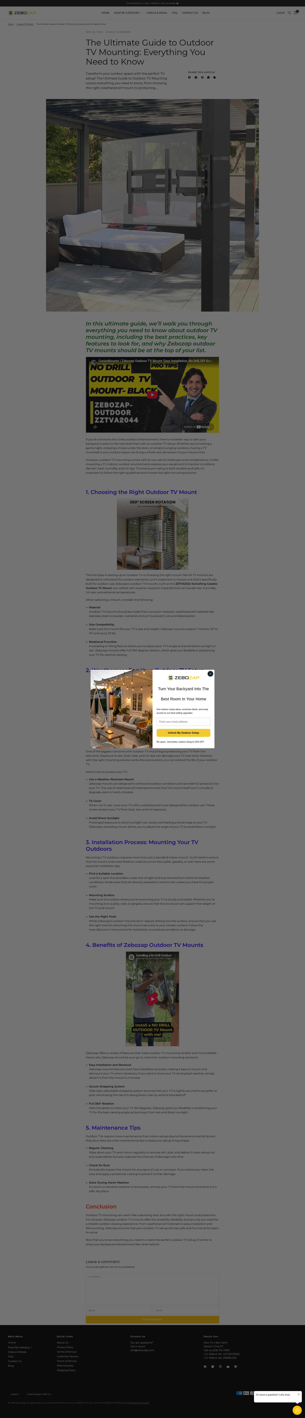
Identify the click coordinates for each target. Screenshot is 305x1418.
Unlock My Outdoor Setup (183, 732)
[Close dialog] (210, 674)
